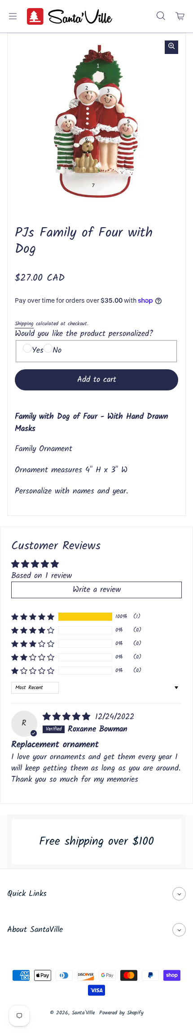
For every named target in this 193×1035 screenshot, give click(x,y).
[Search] (160, 16)
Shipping (24, 323)
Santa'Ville (83, 1012)
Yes (38, 350)
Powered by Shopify (121, 1012)
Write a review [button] (97, 589)
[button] (32, 617)
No (57, 350)
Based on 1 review (41, 575)
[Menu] (12, 16)
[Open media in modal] (171, 47)
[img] (68, 717)
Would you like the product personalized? (84, 334)
